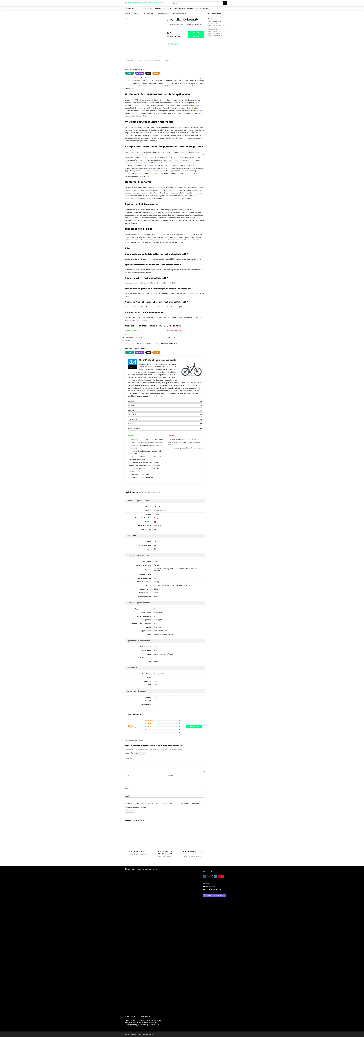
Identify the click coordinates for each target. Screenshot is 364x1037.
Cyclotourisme (179, 8)
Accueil (127, 14)
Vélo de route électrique (215, 35)
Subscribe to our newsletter (137, 807)
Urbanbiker (175, 45)
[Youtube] (219, 876)
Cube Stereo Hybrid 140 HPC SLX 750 (165, 852)
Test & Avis (167, 8)
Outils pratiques (202, 8)
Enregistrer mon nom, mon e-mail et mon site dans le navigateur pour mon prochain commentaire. (164, 803)
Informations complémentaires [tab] (150, 60)
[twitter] (208, 876)
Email (127, 796)
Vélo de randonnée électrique (216, 25)
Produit (136, 14)
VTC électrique (212, 23)
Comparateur (147, 8)
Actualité (190, 8)
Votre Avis (129, 759)
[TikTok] (211, 876)
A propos (207, 881)
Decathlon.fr (176, 36)
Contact (206, 884)
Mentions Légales (209, 886)
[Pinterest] (222, 876)
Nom (127, 789)
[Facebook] (204, 876)
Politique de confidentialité (212, 889)
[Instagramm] (215, 876)
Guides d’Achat (132, 8)
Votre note (129, 753)
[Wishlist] (237, 3)
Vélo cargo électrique (214, 31)
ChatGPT (129, 73)
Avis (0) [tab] (167, 60)
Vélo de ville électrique (214, 21)
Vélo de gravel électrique (215, 33)
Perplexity (139, 73)
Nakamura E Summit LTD (192, 852)
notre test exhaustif (169, 343)
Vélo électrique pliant (214, 29)
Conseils (158, 8)
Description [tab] (131, 60)
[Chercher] (225, 3)
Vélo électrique (148, 14)
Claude (156, 73)
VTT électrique (163, 14)
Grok (148, 73)
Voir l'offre (196, 33)
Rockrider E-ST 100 (137, 851)
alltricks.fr (172, 33)
